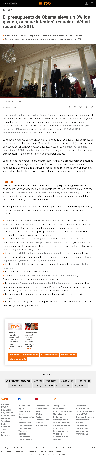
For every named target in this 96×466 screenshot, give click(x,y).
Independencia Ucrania (20, 385)
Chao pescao (51, 381)
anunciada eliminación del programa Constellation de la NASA (54, 220)
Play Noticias (81, 385)
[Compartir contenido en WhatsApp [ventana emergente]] (86, 106)
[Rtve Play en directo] (11, 3)
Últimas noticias (63, 385)
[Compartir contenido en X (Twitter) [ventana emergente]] (75, 106)
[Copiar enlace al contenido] (92, 106)
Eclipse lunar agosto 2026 (18, 381)
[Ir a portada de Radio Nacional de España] (43, 399)
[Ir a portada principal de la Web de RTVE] (8, 399)
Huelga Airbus (83, 381)
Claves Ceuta (67, 381)
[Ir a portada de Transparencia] (74, 399)
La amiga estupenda (43, 385)
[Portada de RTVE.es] (47, 4)
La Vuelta (37, 381)
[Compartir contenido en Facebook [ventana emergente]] (69, 106)
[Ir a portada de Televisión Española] (26, 399)
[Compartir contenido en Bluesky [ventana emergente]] (80, 106)
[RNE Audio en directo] (15, 3)
